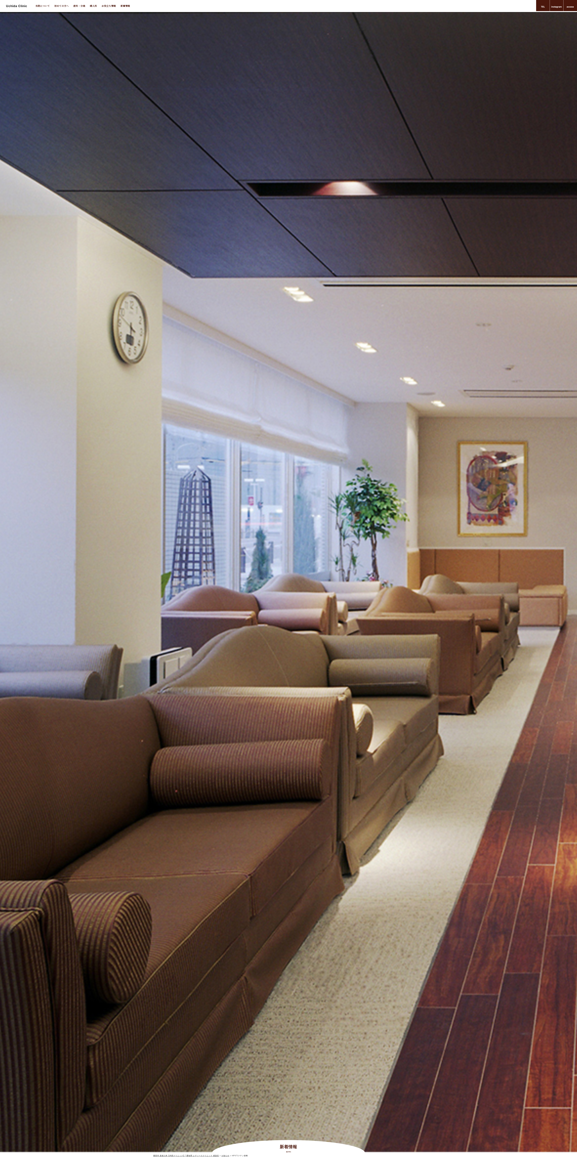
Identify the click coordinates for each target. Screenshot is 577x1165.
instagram (556, 6)
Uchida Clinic (16, 6)
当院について (42, 5)
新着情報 (125, 5)
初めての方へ (61, 5)
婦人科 (93, 5)
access (570, 6)
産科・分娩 (79, 5)
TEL (543, 6)
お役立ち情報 (109, 5)
